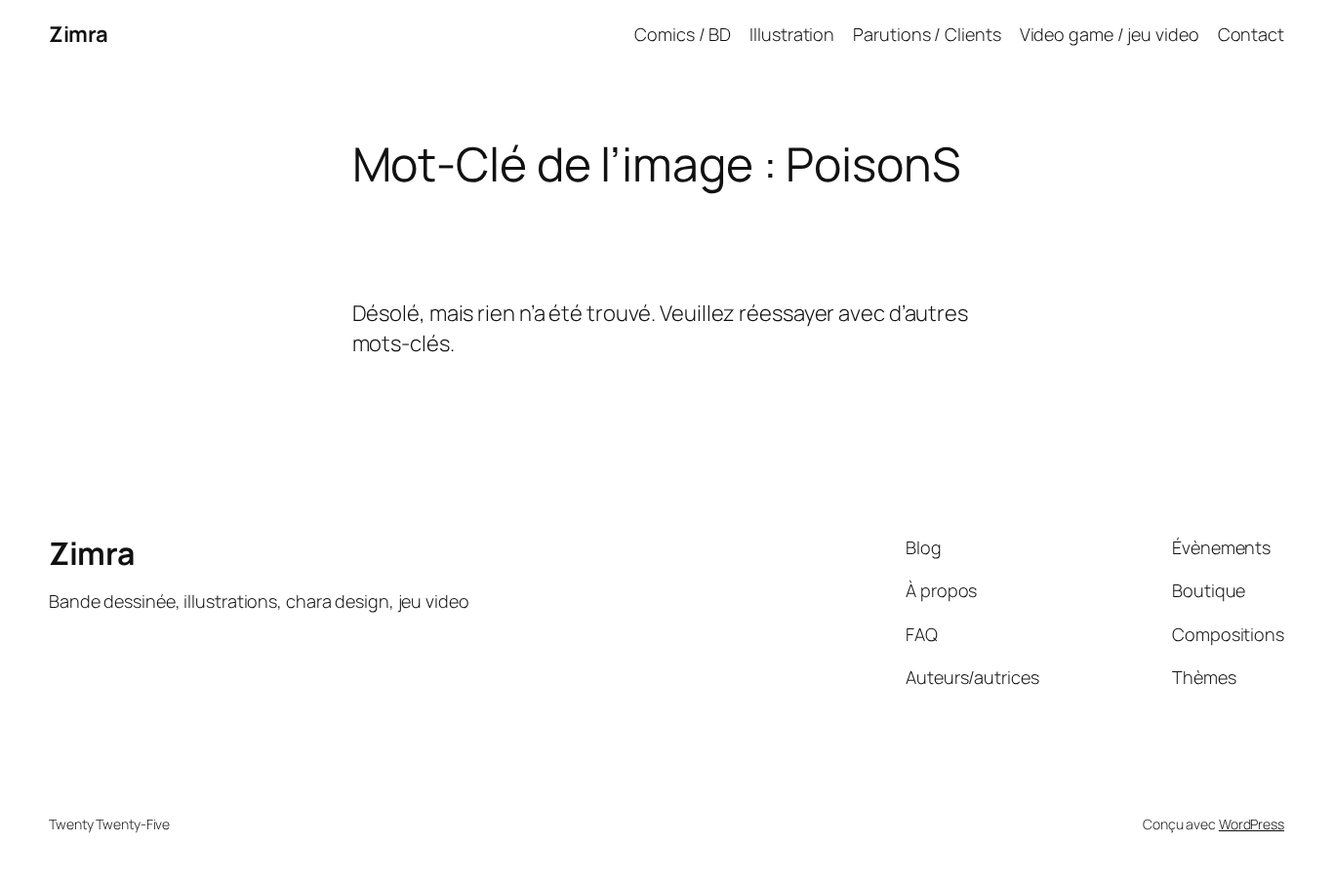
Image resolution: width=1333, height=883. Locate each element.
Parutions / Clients (926, 34)
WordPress (1251, 824)
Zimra (78, 34)
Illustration (791, 34)
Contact (1251, 34)
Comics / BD (682, 34)
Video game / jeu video (1109, 34)
